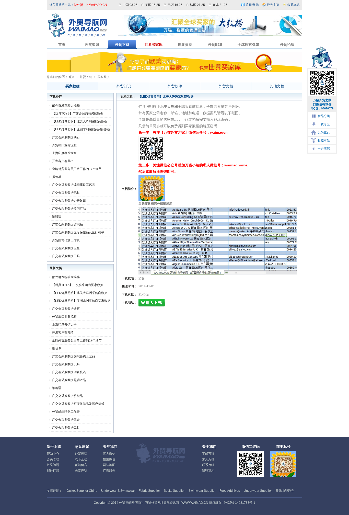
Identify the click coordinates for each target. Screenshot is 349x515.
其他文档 (277, 86)
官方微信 (109, 453)
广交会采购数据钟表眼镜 (69, 200)
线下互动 (81, 459)
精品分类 (324, 116)
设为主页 (324, 132)
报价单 (56, 177)
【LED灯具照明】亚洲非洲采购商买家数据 (81, 129)
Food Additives (229, 491)
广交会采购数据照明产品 (69, 208)
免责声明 (81, 470)
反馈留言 (81, 465)
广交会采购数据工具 (66, 256)
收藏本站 (324, 140)
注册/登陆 (252, 5)
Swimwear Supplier (202, 491)
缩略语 (56, 216)
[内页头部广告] (210, 35)
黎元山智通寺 (285, 491)
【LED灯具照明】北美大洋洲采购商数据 (79, 121)
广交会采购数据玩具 (66, 192)
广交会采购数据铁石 (66, 137)
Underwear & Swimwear (118, 491)
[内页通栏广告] (174, 71)
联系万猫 (208, 465)
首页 (71, 77)
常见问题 (53, 465)
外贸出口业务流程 (64, 145)
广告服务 (109, 470)
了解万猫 (208, 453)
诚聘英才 (208, 470)
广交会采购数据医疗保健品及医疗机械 (78, 232)
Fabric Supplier (149, 491)
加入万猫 (208, 459)
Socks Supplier (174, 491)
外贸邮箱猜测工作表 (66, 240)
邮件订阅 (53, 470)
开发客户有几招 (63, 161)
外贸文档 (226, 86)
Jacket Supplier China (82, 491)
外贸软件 (175, 86)
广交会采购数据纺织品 (67, 224)
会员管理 (53, 459)
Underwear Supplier (258, 491)
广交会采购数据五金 (66, 248)
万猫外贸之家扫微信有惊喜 (322, 104)
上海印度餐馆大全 (64, 153)
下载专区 (324, 124)
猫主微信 (109, 459)
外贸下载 (86, 77)
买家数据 (103, 77)
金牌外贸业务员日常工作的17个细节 (77, 169)
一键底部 (324, 149)
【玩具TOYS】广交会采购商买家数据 (77, 113)
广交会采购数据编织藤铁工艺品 (73, 185)
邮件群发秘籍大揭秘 (66, 105)
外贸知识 (124, 86)
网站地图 (109, 465)
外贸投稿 (81, 453)
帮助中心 (53, 453)
